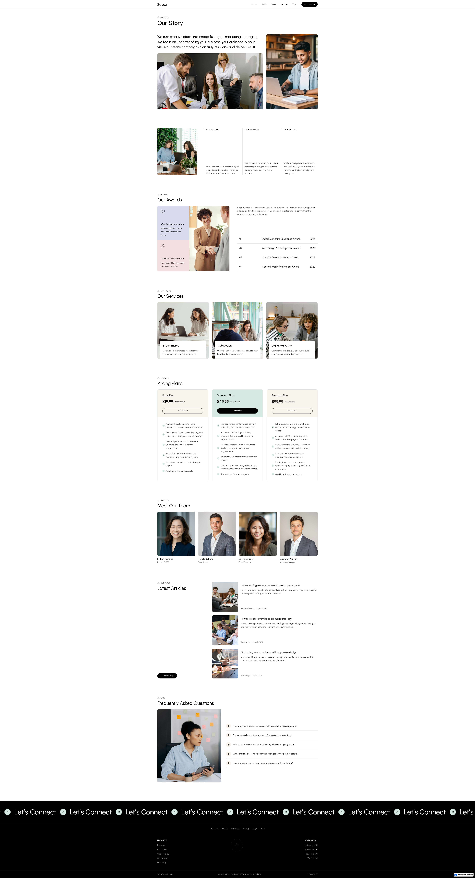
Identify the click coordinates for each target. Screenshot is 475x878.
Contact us (162, 849)
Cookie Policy (163, 854)
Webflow (258, 874)
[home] (162, 4)
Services (235, 828)
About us (214, 828)
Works (224, 828)
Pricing (246, 828)
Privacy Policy (313, 874)
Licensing (161, 862)
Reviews (161, 845)
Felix (243, 874)
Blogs (254, 828)
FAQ (263, 828)
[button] (272, 726)
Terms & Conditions (164, 874)
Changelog (162, 858)
